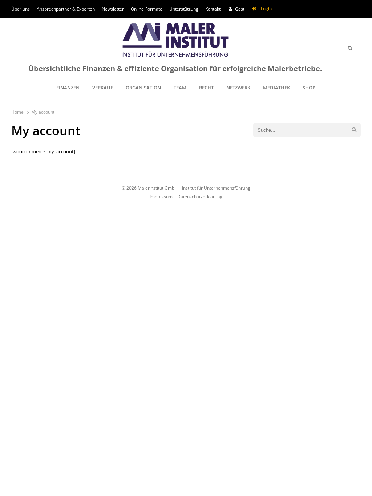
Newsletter (113, 9)
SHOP (309, 87)
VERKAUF (102, 87)
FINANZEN (68, 87)
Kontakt (213, 9)
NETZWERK (238, 87)
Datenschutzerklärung (199, 196)
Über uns (20, 9)
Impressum (161, 196)
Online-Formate (146, 9)
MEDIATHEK (276, 87)
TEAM (180, 87)
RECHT (206, 87)
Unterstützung (183, 9)
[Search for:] (307, 130)
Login (266, 8)
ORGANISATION (143, 87)
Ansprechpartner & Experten (66, 9)
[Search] (350, 48)
